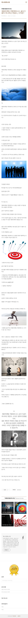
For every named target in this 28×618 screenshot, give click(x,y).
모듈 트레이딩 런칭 (5, 589)
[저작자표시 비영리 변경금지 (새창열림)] (19, 489)
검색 (25, 580)
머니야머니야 (5, 2)
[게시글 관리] (9, 490)
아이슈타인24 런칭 (5, 592)
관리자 (19, 616)
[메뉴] (26, 2)
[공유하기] (7, 490)
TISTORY (14, 616)
